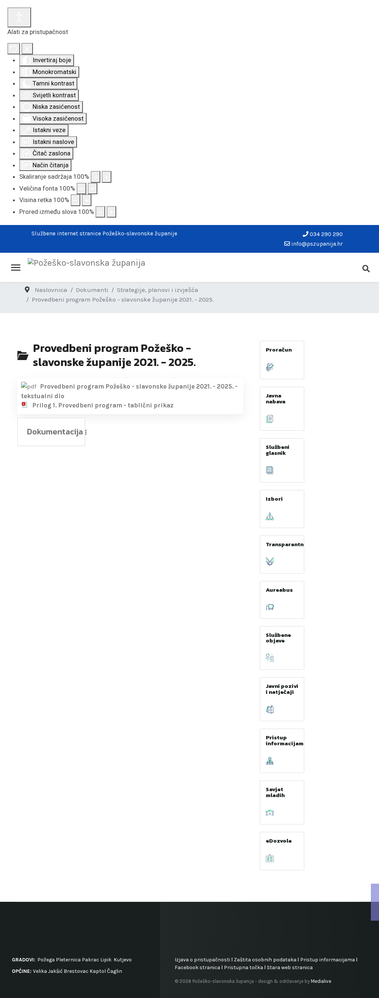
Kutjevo (122, 960)
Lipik (105, 960)
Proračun (279, 349)
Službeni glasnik (277, 450)
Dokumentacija (55, 431)
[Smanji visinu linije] (75, 200)
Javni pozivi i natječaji (282, 689)
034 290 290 (326, 234)
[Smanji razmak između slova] (100, 212)
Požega (46, 960)
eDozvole (279, 840)
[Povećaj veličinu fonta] (92, 189)
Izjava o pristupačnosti (202, 960)
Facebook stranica (197, 967)
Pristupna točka (244, 967)
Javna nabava (275, 398)
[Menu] (15, 267)
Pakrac (90, 960)
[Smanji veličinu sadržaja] (95, 177)
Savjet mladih (275, 792)
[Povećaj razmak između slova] (111, 212)
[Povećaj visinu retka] (86, 200)
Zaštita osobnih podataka (265, 960)
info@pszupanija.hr (317, 244)
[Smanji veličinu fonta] (81, 189)
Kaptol (98, 971)
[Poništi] (13, 49)
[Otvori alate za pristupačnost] (19, 17)
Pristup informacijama (286, 740)
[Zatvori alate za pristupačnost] (27, 49)
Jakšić (55, 971)
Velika (40, 971)
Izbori (274, 498)
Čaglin (114, 971)
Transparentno (286, 544)
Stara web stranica (290, 967)
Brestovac (76, 971)
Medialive (321, 981)
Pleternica (68, 960)
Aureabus (279, 589)
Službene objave (278, 638)
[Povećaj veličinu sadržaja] (106, 177)
